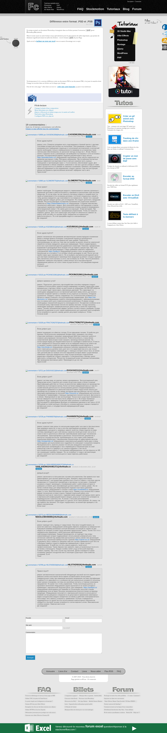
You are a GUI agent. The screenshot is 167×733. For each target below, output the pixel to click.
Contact (74, 671)
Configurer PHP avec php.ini (44, 116)
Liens (84, 671)
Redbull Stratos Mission (95, 701)
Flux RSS (109, 671)
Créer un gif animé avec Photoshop (129, 118)
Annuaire (50, 671)
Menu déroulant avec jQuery (44, 110)
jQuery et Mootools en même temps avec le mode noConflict (55, 112)
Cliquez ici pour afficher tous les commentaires (42, 129)
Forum (136, 9)
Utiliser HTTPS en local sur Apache (35, 709)
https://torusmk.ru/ (71, 393)
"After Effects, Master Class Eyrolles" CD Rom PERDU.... (120, 701)
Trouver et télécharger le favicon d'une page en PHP (40, 695)
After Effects (48, 7)
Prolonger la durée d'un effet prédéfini (115, 695)
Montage (121, 44)
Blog (126, 9)
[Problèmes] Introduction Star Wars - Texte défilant (118, 709)
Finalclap (33, 6)
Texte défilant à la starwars (130, 215)
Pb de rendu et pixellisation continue (114, 712)
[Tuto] (124, 81)
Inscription (130, 1)
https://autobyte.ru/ (90, 587)
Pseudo (28, 618)
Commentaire (30, 632)
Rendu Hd (129, 712)
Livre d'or (62, 671)
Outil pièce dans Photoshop (44, 114)
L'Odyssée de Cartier (70, 707)
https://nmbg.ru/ (54, 251)
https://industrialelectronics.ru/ (57, 203)
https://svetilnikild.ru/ (80, 489)
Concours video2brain (71, 698)
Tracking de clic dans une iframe (131, 139)
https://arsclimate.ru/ (44, 347)
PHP (58, 5)
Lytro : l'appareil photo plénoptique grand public (78, 704)
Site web (29, 625)
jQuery (59, 7)
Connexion (138, 1)
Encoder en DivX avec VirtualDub (131, 196)
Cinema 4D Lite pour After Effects (35, 704)
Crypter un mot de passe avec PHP (130, 158)
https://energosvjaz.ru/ (45, 441)
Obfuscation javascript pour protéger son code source (40, 712)
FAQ (80, 9)
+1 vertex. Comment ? (133, 695)
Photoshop (47, 5)
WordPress (60, 9)
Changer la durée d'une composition (46, 108)
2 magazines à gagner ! (71, 695)
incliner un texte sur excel (45, 41)
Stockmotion (95, 9)
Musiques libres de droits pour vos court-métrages (79, 709)
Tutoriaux (113, 9)
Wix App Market (82, 701)
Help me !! (137, 712)
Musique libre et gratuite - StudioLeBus (90, 695)
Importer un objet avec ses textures (114, 698)
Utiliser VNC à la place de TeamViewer (36, 698)
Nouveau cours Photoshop (86, 698)
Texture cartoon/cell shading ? (112, 704)
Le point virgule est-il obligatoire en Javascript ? (39, 701)
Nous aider (96, 671)
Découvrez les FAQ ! (71, 701)
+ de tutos (131, 62)
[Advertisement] (47, 61)
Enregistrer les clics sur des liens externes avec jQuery (40, 707)
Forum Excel (83, 728)
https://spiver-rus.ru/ (82, 540)
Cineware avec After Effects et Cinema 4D (37, 715)
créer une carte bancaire (66, 87)
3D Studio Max (49, 9)
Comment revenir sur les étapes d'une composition (118, 707)
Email (67, 618)
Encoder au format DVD (128, 177)
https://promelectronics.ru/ (46, 157)
